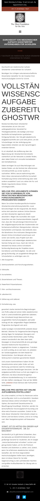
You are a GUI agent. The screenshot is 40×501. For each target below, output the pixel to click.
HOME (20, 51)
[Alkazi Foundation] (20, 19)
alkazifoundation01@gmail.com (21, 492)
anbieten (9, 383)
